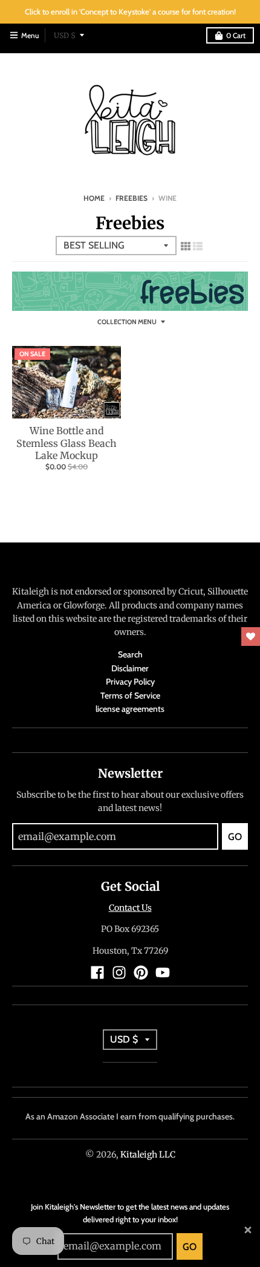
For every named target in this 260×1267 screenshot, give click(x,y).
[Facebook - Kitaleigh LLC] (97, 972)
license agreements (130, 708)
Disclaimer (130, 668)
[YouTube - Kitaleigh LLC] (162, 972)
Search (130, 654)
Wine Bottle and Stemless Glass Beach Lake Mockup (66, 443)
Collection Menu (127, 322)
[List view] (198, 244)
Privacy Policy (130, 681)
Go (190, 1246)
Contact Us (130, 907)
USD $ (65, 35)
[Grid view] (185, 244)
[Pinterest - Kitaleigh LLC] (141, 972)
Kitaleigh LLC (147, 1154)
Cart (235, 35)
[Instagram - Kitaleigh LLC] (119, 972)
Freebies (131, 198)
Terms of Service (130, 695)
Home (94, 198)
